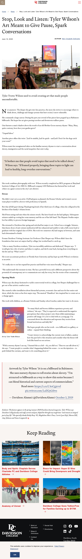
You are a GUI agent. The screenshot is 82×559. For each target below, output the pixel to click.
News (13, 12)
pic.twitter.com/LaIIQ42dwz (41, 390)
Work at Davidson (34, 526)
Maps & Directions (34, 532)
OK (15, 555)
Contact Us (34, 538)
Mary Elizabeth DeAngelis (71, 39)
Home (4, 12)
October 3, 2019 (64, 397)
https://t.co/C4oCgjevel (47, 386)
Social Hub (49, 525)
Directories (49, 529)
